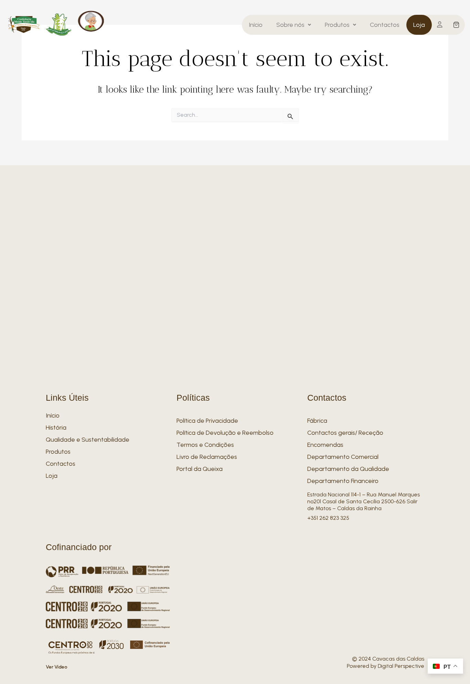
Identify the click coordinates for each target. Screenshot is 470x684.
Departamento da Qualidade (348, 468)
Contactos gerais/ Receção (345, 432)
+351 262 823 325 (328, 518)
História (56, 427)
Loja (419, 25)
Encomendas (325, 444)
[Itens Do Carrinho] (456, 24)
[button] (294, 24)
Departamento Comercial (342, 456)
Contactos (384, 25)
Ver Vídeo (56, 667)
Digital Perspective (401, 666)
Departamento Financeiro (342, 480)
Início (256, 25)
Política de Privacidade (207, 420)
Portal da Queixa (200, 468)
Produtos (337, 25)
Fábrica (317, 420)
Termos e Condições (205, 444)
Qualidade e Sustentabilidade (87, 439)
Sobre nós (290, 25)
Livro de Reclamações (207, 456)
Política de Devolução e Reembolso (225, 432)
